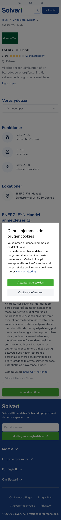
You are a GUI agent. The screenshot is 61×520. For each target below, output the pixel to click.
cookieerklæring (26, 271)
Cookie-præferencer (30, 292)
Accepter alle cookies (30, 283)
